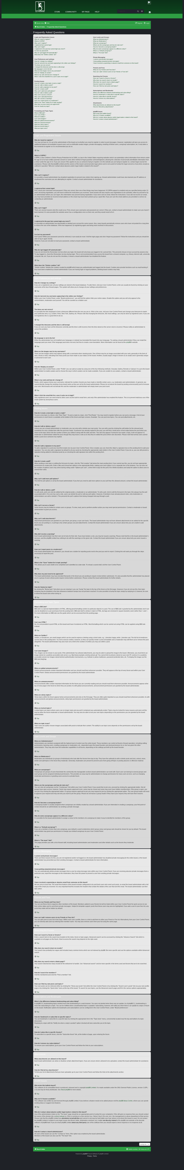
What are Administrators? (100, 39)
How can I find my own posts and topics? (105, 86)
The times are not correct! (42, 65)
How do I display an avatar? (42, 72)
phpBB (128, 342)
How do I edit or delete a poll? (43, 93)
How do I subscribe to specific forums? (105, 96)
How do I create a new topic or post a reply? (47, 83)
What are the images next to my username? (47, 71)
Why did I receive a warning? (43, 98)
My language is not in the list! (43, 69)
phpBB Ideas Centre (126, 1101)
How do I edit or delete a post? (43, 85)
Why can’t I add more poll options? (44, 91)
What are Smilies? (39, 116)
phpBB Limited (91, 1087)
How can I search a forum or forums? (104, 78)
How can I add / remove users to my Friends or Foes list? (110, 71)
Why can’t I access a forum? (43, 94)
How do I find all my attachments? (103, 107)
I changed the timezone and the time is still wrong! (49, 67)
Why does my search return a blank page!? (106, 82)
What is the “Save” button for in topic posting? (48, 102)
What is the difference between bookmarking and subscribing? (112, 92)
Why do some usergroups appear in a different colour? (109, 49)
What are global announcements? (44, 120)
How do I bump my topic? (42, 106)
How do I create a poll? (41, 89)
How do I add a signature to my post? (45, 87)
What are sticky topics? (41, 124)
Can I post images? (40, 118)
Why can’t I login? (39, 47)
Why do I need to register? (42, 39)
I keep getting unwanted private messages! (106, 61)
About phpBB (65, 1090)
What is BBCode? (39, 113)
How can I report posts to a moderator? (46, 100)
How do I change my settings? (43, 61)
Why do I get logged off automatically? (45, 52)
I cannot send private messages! (103, 59)
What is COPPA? (39, 41)
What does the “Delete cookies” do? (45, 54)
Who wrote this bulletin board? (102, 113)
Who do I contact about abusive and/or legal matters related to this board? (115, 117)
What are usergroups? (100, 43)
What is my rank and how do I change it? (46, 74)
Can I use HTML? (39, 115)
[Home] (33, 0)
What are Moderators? (100, 41)
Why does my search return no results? (105, 80)
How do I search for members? (102, 84)
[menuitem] (46, 23)
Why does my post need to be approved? (46, 104)
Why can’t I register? (40, 43)
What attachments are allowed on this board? (106, 105)
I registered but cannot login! (43, 45)
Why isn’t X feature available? (102, 115)
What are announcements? (42, 122)
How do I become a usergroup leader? (104, 47)
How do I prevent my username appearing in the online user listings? (55, 63)
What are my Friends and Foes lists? (104, 69)
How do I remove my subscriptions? (104, 98)
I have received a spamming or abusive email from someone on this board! (115, 63)
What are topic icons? (41, 128)
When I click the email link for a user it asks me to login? (51, 76)
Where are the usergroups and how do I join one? (108, 45)
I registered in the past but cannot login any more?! (49, 49)
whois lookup (59, 1116)
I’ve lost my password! (41, 50)
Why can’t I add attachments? (43, 96)
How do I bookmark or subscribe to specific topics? (108, 94)
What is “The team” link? (100, 52)
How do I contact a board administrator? (105, 119)
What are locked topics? (41, 126)
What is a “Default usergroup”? (102, 50)
